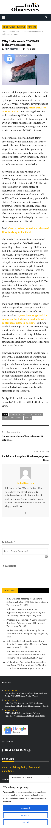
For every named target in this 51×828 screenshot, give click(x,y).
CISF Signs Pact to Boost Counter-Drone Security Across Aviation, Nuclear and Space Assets (27, 644)
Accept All (25, 808)
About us (6, 767)
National (21, 27)
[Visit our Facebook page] (3, 750)
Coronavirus (9, 27)
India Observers (12, 49)
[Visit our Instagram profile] (13, 750)
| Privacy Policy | (20, 767)
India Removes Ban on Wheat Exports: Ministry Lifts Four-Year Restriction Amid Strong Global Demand (26, 654)
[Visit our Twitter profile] (10, 750)
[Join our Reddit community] (25, 750)
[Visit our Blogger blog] (21, 750)
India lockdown (16, 418)
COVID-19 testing (35, 414)
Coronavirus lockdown (18, 414)
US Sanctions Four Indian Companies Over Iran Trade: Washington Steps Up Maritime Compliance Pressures (27, 665)
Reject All (25, 822)
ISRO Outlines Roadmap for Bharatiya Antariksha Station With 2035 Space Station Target (27, 601)
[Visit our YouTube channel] (6, 750)
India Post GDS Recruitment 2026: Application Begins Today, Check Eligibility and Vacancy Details (27, 612)
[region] (25, 805)
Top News (32, 27)
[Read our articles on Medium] (17, 750)
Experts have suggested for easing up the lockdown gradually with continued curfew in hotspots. (24, 319)
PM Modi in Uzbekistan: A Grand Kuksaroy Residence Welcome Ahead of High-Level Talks (26, 623)
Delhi (5, 418)
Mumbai (28, 418)
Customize (25, 815)
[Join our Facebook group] (28, 750)
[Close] (48, 777)
